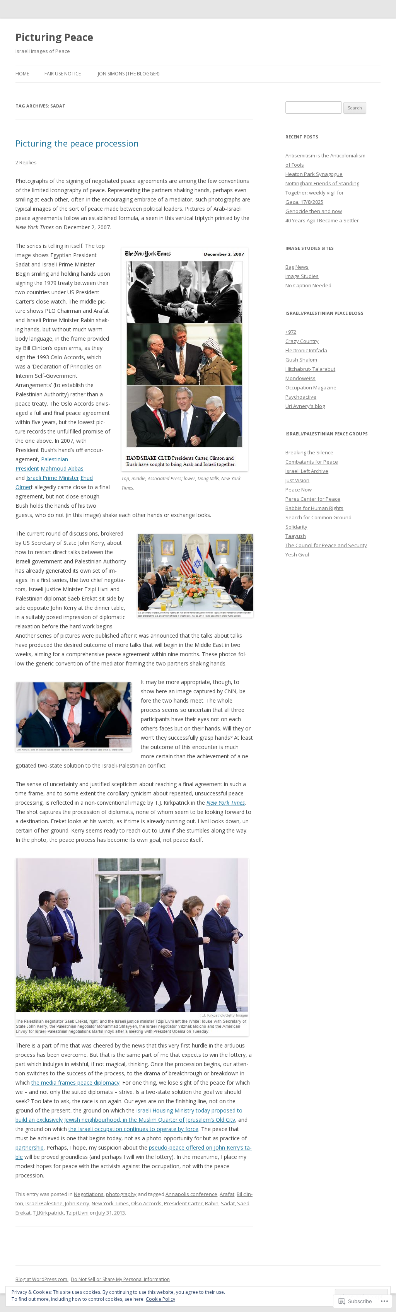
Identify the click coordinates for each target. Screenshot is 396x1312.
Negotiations (89, 1194)
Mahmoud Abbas (62, 468)
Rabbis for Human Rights (314, 508)
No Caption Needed (308, 285)
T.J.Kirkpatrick (48, 1212)
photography (121, 1194)
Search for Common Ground (318, 517)
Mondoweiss (300, 378)
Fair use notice (62, 73)
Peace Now (298, 489)
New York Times (226, 802)
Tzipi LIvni (77, 1212)
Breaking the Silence (309, 452)
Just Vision (297, 480)
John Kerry (77, 1203)
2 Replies (26, 162)
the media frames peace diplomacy (75, 1082)
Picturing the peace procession (77, 143)
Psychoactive (300, 396)
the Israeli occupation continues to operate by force (133, 1129)
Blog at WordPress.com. (41, 1279)
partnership (29, 1147)
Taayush (295, 535)
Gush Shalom (301, 359)
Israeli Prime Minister (52, 477)
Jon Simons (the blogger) (128, 73)
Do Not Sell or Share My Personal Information (120, 1279)
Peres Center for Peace (312, 498)
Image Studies (302, 276)
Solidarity (296, 526)
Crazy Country (302, 341)
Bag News (297, 266)
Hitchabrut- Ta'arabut (310, 368)
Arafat (227, 1194)
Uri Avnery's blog (305, 406)
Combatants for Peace (311, 461)
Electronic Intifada (306, 350)
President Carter (183, 1203)
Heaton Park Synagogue (314, 174)
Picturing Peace (54, 37)
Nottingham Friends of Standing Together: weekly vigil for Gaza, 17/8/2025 (322, 192)
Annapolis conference (191, 1194)
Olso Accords (146, 1203)
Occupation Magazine (310, 387)
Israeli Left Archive (306, 470)
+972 (290, 331)
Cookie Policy (160, 1299)
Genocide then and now (313, 211)
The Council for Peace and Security (326, 545)
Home (22, 73)
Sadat (228, 1203)
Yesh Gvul (297, 554)
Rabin (211, 1203)
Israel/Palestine (44, 1203)
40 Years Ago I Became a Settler (322, 220)
